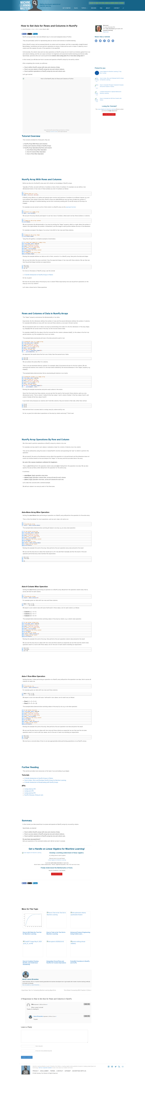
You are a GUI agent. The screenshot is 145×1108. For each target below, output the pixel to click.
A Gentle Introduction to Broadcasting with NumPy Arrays (41, 782)
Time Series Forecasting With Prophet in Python (77, 990)
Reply (86, 1004)
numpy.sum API (29, 791)
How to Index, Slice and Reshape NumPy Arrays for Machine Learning (45, 780)
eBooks (93, 8)
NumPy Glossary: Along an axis (33, 795)
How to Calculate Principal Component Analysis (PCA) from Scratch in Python (111, 86)
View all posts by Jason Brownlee (31, 985)
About (108, 8)
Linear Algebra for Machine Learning (57, 860)
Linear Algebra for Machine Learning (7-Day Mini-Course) (110, 72)
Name (39, 1046)
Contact (116, 8)
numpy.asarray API (29, 793)
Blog (76, 8)
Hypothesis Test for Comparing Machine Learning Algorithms (38, 990)
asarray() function (71, 207)
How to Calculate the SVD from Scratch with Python (111, 99)
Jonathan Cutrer (53, 131)
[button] (123, 8)
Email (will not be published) (44, 1050)
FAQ (101, 8)
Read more (105, 32)
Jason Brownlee (26, 29)
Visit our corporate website (45, 1067)
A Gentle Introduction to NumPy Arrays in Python (38, 274)
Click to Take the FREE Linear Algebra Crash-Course (107, 3)
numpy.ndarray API (30, 789)
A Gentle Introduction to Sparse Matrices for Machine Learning (110, 92)
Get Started (67, 8)
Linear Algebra (43, 29)
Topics (83, 8)
